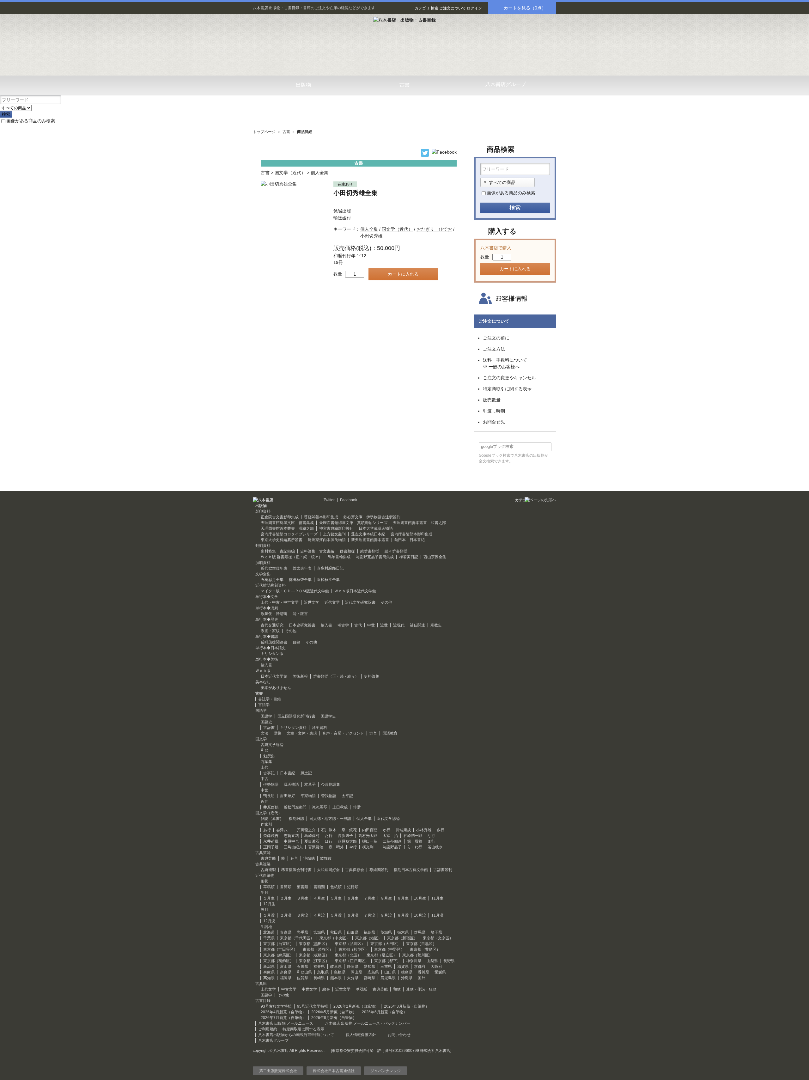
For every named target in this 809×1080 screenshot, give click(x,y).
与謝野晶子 (392, 847)
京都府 (419, 966)
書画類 (319, 887)
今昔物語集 (330, 784)
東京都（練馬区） (278, 955)
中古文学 (288, 989)
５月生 (336, 898)
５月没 (336, 915)
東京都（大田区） (385, 944)
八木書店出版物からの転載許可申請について (296, 1035)
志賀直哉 (291, 835)
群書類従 (347, 551)
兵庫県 (269, 972)
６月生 (352, 898)
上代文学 (268, 989)
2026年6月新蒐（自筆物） (384, 1012)
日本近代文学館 (274, 676)
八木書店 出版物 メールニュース (285, 1023)
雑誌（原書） (272, 818)
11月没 (437, 915)
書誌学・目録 (269, 699)
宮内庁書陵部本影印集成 (411, 534)
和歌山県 (304, 972)
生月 (264, 892)
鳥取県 (323, 972)
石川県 (302, 966)
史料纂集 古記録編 (278, 551)
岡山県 (356, 972)
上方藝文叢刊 (334, 534)
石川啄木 (328, 830)
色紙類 (336, 887)
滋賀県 (403, 966)
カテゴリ (422, 8)
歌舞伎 (326, 858)
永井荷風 (270, 841)
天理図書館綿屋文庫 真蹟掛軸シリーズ (353, 523)
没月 (264, 909)
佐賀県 (302, 978)
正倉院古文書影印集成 (280, 517)
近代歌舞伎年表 (274, 568)
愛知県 (369, 966)
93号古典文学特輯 (276, 1006)
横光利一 (369, 847)
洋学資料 (319, 727)
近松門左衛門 (295, 807)
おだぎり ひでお (434, 229)
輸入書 (326, 625)
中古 (264, 779)
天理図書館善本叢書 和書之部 (419, 523)
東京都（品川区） (350, 944)
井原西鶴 (270, 807)
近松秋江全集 (328, 579)
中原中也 (291, 841)
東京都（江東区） (314, 961)
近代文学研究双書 (360, 602)
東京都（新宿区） (402, 938)
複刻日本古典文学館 (411, 870)
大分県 (352, 978)
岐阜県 (336, 966)
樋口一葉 (369, 841)
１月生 (269, 898)
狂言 (294, 858)
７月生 (369, 898)
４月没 (319, 915)
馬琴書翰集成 (339, 557)
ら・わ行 (414, 847)
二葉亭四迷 (392, 841)
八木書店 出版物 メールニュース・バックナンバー (367, 1023)
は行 (328, 841)
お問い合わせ (399, 1035)
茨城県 (386, 932)
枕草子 (310, 784)
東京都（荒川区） (417, 955)
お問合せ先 (494, 421)
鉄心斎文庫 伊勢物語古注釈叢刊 (372, 517)
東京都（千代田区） (297, 938)
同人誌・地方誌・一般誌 (330, 818)
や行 (353, 847)
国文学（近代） (290, 172)
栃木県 (403, 932)
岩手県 (302, 932)
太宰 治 (390, 835)
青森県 (285, 932)
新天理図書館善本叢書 (370, 540)
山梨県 (432, 961)
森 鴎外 (336, 847)
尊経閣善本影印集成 (321, 517)
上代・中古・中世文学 (280, 602)
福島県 (369, 932)
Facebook (348, 500)
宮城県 (319, 932)
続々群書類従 (396, 551)
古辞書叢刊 (442, 870)
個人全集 (319, 172)
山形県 (352, 932)
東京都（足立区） (382, 955)
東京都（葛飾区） (278, 961)
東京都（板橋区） (314, 955)
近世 (384, 625)
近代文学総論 (388, 818)
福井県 (319, 966)
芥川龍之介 (306, 830)
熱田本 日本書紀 (409, 540)
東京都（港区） (368, 938)
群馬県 (419, 932)
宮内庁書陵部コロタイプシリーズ (289, 534)
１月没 (269, 915)
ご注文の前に (496, 337)
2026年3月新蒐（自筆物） (406, 1006)
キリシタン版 (272, 653)
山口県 (390, 972)
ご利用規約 (267, 1029)
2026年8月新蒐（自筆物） (333, 1018)
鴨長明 (269, 796)
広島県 (373, 972)
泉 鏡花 (349, 830)
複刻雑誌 (296, 818)
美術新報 (300, 676)
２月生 (285, 898)
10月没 (420, 915)
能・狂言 (300, 614)
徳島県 (406, 972)
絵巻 (326, 989)
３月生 (302, 898)
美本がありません (276, 688)
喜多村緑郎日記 (330, 568)
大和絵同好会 (328, 870)
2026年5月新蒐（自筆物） (333, 1012)
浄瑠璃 (309, 858)
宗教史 (436, 625)
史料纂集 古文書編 (317, 551)
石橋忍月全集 (272, 579)
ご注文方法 (494, 348)
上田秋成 (340, 807)
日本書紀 (287, 773)
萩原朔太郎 (347, 841)
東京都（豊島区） (425, 949)
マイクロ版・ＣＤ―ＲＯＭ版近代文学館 (295, 591)
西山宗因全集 (434, 557)
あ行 (267, 830)
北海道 (269, 932)
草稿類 (269, 887)
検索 (434, 8)
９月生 (403, 898)
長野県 (449, 961)
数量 (337, 274)
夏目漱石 (311, 841)
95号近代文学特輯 (312, 1006)
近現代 (398, 625)
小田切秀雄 (371, 235)
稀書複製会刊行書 (296, 870)
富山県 (285, 966)
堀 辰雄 (414, 841)
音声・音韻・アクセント (343, 733)
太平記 (347, 796)
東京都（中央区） (334, 938)
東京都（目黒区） (421, 944)
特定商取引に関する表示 (507, 388)
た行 (328, 835)
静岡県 (352, 966)
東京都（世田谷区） (280, 949)
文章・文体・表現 (302, 733)
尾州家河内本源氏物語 (327, 540)
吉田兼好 (287, 796)
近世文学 (311, 602)
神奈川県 (413, 961)
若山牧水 (435, 847)
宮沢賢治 (315, 847)
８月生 (386, 898)
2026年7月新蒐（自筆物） (283, 1018)
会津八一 (283, 830)
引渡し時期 (494, 410)
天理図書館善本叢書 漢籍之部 (287, 528)
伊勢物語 (270, 784)
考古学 (343, 625)
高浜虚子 (345, 835)
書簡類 (285, 887)
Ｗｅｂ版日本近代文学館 (355, 591)
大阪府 (436, 966)
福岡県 (285, 978)
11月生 (437, 898)
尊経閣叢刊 (378, 870)
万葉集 (266, 762)
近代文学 (332, 602)
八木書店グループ (273, 1040)
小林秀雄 (423, 830)
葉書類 (302, 887)
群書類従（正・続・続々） (336, 676)
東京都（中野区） (389, 949)
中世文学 (309, 989)
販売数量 (492, 399)
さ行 (440, 830)
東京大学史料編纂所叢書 (281, 540)
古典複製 (268, 870)
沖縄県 (406, 978)
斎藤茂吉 (270, 835)
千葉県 (269, 938)
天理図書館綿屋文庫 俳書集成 (287, 523)
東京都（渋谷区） (318, 949)
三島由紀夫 (293, 847)
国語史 (266, 722)
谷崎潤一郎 (412, 835)
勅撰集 (269, 756)
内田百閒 (369, 830)
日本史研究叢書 (302, 625)
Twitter (329, 500)
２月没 (285, 915)
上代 (264, 767)
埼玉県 (436, 932)
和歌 (264, 750)
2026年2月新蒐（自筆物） (356, 1006)
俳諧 (357, 807)
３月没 (302, 915)
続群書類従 (369, 551)
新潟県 (269, 966)
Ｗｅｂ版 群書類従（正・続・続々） (291, 557)
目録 (296, 642)
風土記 (306, 773)
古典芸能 (268, 858)
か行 (386, 830)
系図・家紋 (270, 631)
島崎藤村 (311, 835)
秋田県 (336, 932)
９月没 (403, 915)
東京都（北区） (348, 955)
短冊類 (352, 887)
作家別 (266, 824)
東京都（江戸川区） (352, 961)
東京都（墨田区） (314, 944)
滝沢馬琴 (319, 807)
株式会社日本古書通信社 (334, 1071)
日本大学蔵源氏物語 (376, 528)
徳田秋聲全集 (300, 579)
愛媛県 (440, 972)
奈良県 (285, 972)
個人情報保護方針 (361, 1035)
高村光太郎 (367, 835)
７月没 (369, 915)
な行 (431, 835)
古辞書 (269, 727)
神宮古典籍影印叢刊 (336, 528)
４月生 (319, 898)
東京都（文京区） (438, 938)
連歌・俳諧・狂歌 (421, 989)
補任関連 (417, 625)
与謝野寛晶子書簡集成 (375, 557)
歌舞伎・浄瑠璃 (274, 614)
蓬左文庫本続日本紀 (368, 534)
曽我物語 (328, 796)
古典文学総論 (272, 744)
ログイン (474, 8)
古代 (358, 625)
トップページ (264, 132)
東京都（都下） (387, 961)
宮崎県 (369, 978)
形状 (264, 881)
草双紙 (361, 989)
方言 (373, 733)
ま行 (431, 841)
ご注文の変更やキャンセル (509, 377)
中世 (371, 625)
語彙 (277, 733)
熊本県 (336, 978)
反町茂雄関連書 (274, 642)
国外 (421, 978)
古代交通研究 (272, 625)
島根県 (339, 972)
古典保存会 (354, 870)
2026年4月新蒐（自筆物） (283, 1012)
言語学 (264, 705)
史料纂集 (371, 676)
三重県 (386, 966)
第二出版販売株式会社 (278, 1071)
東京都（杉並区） (353, 949)
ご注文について (452, 8)
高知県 (269, 978)
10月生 (420, 898)
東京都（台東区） (278, 944)
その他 (386, 602)
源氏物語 (291, 784)
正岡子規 (270, 847)
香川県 (423, 972)
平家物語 (308, 796)
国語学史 (328, 716)
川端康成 (403, 830)
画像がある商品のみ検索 (30, 120)
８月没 (386, 915)
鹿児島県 (388, 978)
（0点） (525, 7)
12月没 (269, 921)
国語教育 (390, 733)
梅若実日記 (408, 557)
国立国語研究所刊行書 (296, 716)
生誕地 (266, 926)
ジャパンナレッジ (385, 1071)
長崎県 (319, 978)
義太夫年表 (302, 568)
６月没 (352, 915)
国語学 (266, 716)
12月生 (269, 904)
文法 (264, 733)
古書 (286, 132)
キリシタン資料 (293, 727)
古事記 (269, 773)
